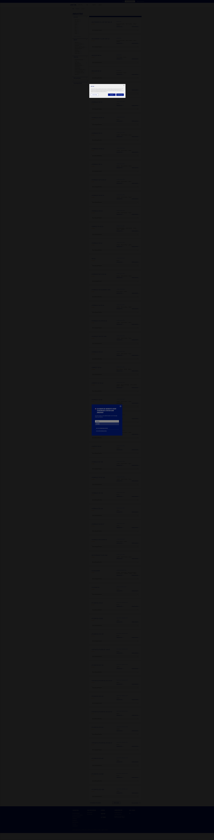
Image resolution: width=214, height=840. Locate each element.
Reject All (111, 94)
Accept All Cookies (120, 94)
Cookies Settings (94, 94)
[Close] (124, 85)
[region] (107, 91)
